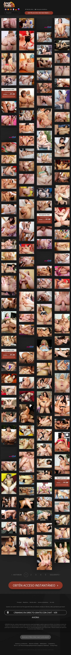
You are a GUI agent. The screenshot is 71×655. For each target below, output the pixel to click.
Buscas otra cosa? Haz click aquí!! (35, 637)
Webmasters (43, 643)
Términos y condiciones (21, 643)
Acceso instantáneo (43, 602)
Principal (19, 602)
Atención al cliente (33, 643)
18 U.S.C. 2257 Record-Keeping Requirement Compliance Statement (31, 645)
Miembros (25, 602)
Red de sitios (30, 9)
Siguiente (54, 575)
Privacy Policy (53, 645)
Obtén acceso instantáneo (38, 13)
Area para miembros (41, 9)
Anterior (17, 575)
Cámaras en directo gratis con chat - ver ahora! (35, 613)
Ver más (52, 602)
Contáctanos (51, 643)
